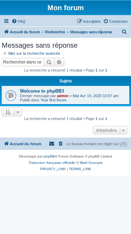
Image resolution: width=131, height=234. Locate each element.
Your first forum (53, 100)
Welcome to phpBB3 (42, 91)
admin (62, 96)
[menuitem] (19, 21)
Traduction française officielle (51, 163)
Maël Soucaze (91, 163)
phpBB (49, 156)
